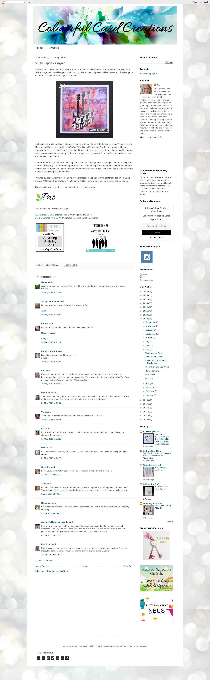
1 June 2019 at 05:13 (51, 474)
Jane (43, 483)
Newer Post (41, 566)
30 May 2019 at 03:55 (51, 292)
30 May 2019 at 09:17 (51, 314)
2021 (145, 311)
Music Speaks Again (154, 353)
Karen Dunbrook (49, 351)
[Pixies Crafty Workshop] (156, 559)
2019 (145, 319)
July (148, 341)
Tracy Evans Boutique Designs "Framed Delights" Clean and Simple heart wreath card (162, 439)
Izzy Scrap (46, 544)
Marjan (44, 448)
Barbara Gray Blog (152, 451)
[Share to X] (71, 265)
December (151, 322)
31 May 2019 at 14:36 (51, 458)
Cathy (44, 282)
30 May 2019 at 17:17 (51, 403)
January (149, 395)
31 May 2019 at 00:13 (51, 439)
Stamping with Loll (152, 465)
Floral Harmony (152, 371)
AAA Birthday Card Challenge (48, 214)
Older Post (128, 566)
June (148, 345)
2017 (145, 404)
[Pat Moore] (141, 277)
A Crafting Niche (151, 432)
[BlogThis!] (68, 265)
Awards (54, 47)
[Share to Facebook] (73, 265)
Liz (42, 428)
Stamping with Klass (153, 503)
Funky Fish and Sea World (157, 367)
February (150, 391)
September (151, 334)
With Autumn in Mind (154, 357)
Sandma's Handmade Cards (54, 522)
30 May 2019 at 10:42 (51, 342)
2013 (145, 419)
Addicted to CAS (151, 484)
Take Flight (150, 375)
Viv (42, 412)
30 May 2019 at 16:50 (51, 383)
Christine (45, 467)
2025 (145, 295)
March (149, 387)
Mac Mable (46, 392)
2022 (145, 307)
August (149, 338)
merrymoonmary (120, 646)
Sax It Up (149, 378)
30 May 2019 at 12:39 (51, 361)
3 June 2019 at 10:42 (51, 513)
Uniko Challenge (42, 218)
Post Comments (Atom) (57, 571)
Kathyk (44, 323)
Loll (43, 370)
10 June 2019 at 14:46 (51, 554)
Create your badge (146, 280)
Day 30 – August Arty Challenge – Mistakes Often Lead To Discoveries (157, 455)
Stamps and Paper (50, 301)
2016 (145, 408)
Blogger (143, 646)
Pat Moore (143, 274)
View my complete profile (151, 137)
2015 (145, 412)
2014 (145, 415)
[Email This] (65, 265)
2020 (145, 315)
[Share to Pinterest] (76, 265)
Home (39, 47)
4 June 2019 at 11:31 (50, 535)
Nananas (45, 503)
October (149, 330)
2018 (145, 400)
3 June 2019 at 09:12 (51, 494)
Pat (158, 85)
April (148, 383)
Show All (170, 522)
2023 (145, 303)
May (148, 349)
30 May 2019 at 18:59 (51, 419)
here (41, 75)
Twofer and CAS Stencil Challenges (155, 361)
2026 (145, 291)
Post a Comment (46, 560)
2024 (145, 299)
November (151, 326)
